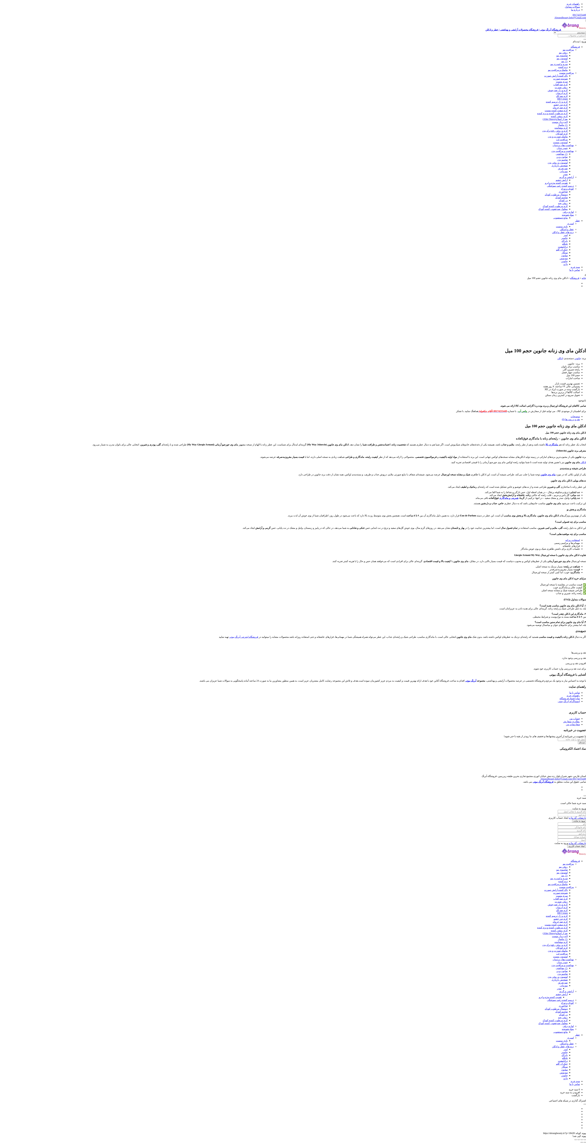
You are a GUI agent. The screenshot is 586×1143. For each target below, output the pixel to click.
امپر (566, 235)
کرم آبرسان (562, 93)
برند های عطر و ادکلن (563, 232)
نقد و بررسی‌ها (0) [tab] (571, 419)
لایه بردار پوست (560, 122)
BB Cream (562, 99)
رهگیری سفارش (571, 721)
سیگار (565, 252)
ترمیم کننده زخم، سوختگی (560, 186)
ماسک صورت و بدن (558, 136)
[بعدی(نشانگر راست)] (582, 1142)
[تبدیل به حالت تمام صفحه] (582, 1139)
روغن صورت (561, 87)
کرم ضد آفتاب (560, 84)
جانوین (564, 261)
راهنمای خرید (573, 4)
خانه (584, 278)
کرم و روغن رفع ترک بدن (555, 130)
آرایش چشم (562, 180)
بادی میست (562, 226)
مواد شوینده (568, 215)
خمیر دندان (562, 148)
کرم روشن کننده (559, 116)
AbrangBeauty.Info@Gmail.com (570, 17)
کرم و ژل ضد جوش (558, 90)
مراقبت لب (562, 139)
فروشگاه (575, 46)
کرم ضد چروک (560, 107)
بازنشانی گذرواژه (577, 817)
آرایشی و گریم (566, 177)
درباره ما (575, 9)
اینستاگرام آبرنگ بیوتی (569, 701)
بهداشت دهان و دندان (563, 145)
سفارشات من (573, 724)
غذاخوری (563, 191)
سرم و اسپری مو (559, 64)
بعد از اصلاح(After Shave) (555, 119)
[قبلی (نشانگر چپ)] (585, 1142)
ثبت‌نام (582, 742)
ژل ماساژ (563, 125)
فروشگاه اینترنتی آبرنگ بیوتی (243, 637)
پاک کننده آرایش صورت (556, 75)
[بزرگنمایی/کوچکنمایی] (585, 1139)
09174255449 (579, 15)
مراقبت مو (568, 49)
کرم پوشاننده (561, 128)
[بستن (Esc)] (575, 1139)
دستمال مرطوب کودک (556, 194)
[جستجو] (585, 39)
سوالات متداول (572, 6)
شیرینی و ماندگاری (508, 498)
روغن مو (563, 52)
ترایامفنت (563, 246)
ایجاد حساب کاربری (576, 846)
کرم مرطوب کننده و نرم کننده (552, 113)
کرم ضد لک (562, 96)
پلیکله (565, 244)
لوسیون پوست (560, 142)
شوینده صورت (560, 78)
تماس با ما (574, 270)
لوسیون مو (562, 58)
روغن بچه (563, 203)
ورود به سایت (579, 821)
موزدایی (564, 171)
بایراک (565, 241)
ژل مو (564, 61)
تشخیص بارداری (560, 165)
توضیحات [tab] (575, 416)
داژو (566, 264)
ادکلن (560, 358)
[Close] (585, 795)
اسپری (570, 223)
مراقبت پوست (566, 73)
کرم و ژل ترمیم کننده (557, 101)
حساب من (574, 718)
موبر (565, 174)
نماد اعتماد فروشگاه (570, 698)
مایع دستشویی (560, 217)
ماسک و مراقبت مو (558, 70)
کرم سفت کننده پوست (556, 110)
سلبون (564, 255)
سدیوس (564, 258)
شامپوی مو (562, 55)
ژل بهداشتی (562, 154)
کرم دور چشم (560, 104)
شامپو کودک (561, 197)
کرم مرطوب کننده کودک (555, 206)
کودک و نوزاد (567, 188)
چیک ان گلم (562, 249)
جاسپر (564, 238)
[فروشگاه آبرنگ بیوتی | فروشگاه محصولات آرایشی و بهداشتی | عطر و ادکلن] (574, 855)
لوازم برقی (568, 212)
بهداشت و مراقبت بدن (562, 151)
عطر (577, 220)
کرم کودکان (562, 133)
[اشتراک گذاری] (578, 1139)
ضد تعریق (563, 168)
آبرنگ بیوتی (470, 680)
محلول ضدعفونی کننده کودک (553, 209)
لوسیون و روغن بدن (558, 162)
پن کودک (563, 200)
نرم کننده (563, 67)
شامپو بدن (562, 159)
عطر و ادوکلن (567, 229)
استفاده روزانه (572, 540)
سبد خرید (575, 267)
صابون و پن (562, 157)
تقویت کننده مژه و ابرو (556, 183)
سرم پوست (562, 81)
